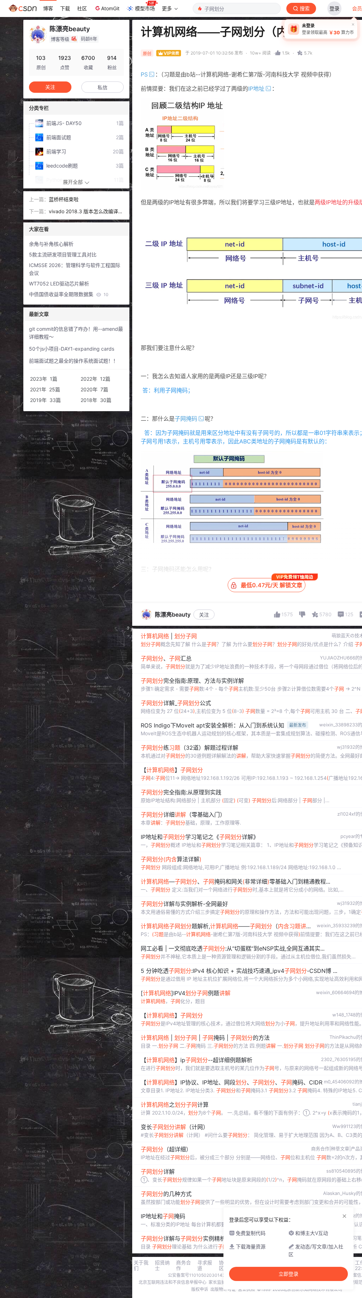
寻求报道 (204, 1265)
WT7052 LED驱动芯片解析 (59, 283)
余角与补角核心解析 (51, 244)
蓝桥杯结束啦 (63, 199)
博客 (48, 8)
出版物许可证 (223, 1289)
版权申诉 (199, 1289)
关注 (204, 615)
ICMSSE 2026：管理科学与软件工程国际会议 (74, 269)
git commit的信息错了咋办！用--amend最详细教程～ (76, 333)
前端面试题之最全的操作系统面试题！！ (73, 361)
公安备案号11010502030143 (196, 1275)
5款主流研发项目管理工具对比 (63, 254)
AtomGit (110, 8)
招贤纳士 (162, 1265)
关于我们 (141, 1265)
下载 (65, 8)
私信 (102, 87)
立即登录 (288, 1274)
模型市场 (145, 8)
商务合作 (183, 1265)
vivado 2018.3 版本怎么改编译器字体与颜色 (86, 211)
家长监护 (217, 1282)
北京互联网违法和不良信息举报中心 (172, 1282)
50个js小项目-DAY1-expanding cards (71, 349)
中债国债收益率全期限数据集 (69, 294)
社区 (82, 8)
